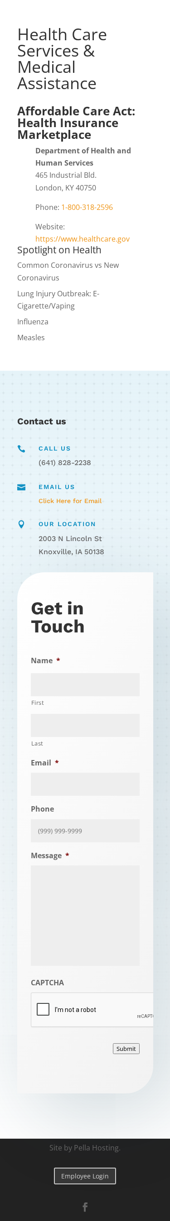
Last (37, 743)
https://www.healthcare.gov (82, 239)
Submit (126, 1049)
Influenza (33, 322)
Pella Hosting (96, 1148)
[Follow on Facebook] (85, 1207)
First (37, 702)
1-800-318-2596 (87, 207)
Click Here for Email (70, 500)
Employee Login (85, 1176)
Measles (31, 337)
